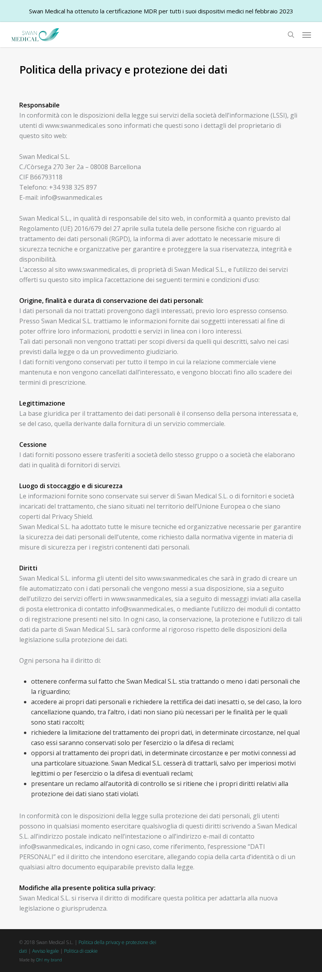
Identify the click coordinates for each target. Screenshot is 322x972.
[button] (306, 35)
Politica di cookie (81, 951)
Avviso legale (45, 951)
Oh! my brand (49, 960)
